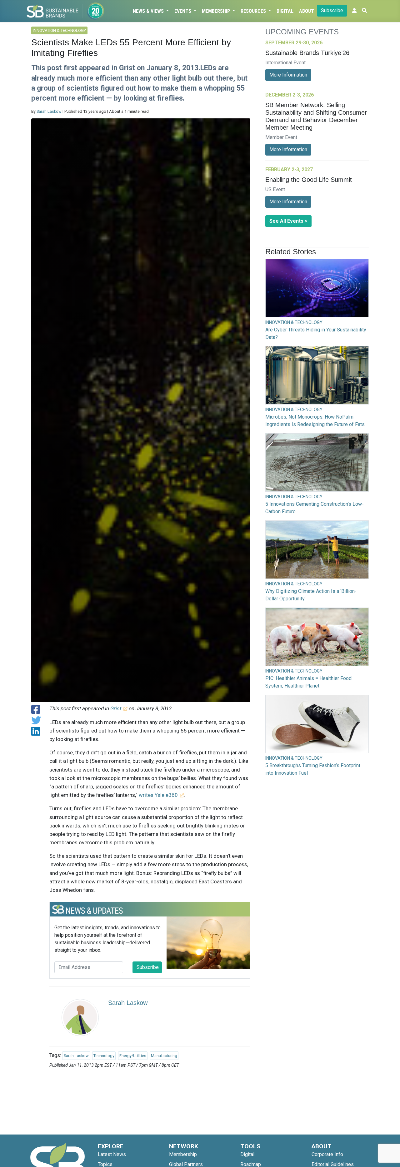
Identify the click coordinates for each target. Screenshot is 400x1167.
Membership (216, 11)
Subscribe (332, 10)
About (306, 11)
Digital (285, 11)
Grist (115, 708)
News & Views (149, 11)
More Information (288, 75)
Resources (254, 11)
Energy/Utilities (132, 1055)
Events (183, 11)
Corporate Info (327, 1154)
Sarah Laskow (49, 111)
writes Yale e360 (158, 795)
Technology (103, 1055)
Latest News (112, 1154)
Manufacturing (164, 1055)
